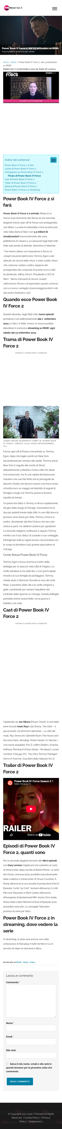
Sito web (11, 1050)
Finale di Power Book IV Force (24, 175)
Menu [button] (54, 8)
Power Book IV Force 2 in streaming (22, 190)
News (13, 62)
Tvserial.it (13, 7)
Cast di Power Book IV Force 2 (19, 179)
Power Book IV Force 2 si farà (19, 165)
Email (10, 1036)
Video (32, 962)
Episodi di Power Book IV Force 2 (21, 186)
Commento (13, 982)
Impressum (35, 1121)
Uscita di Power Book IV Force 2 (20, 168)
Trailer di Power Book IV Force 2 (20, 183)
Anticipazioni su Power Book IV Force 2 (24, 172)
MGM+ (19, 962)
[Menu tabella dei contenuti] (53, 160)
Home (6, 62)
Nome (10, 1023)
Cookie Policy (32, 1117)
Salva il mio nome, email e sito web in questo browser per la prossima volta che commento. (29, 1068)
